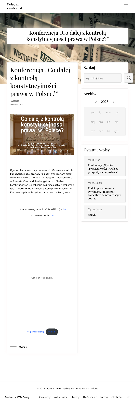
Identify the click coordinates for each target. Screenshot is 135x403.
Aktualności (60, 397)
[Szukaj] (128, 78)
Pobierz (51, 331)
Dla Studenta (90, 397)
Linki (127, 397)
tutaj (52, 215)
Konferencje (45, 397)
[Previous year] (96, 102)
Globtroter (116, 397)
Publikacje (75, 397)
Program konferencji (35, 331)
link (64, 209)
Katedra (104, 397)
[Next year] (113, 102)
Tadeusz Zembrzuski (15, 6)
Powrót (22, 346)
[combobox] (103, 78)
